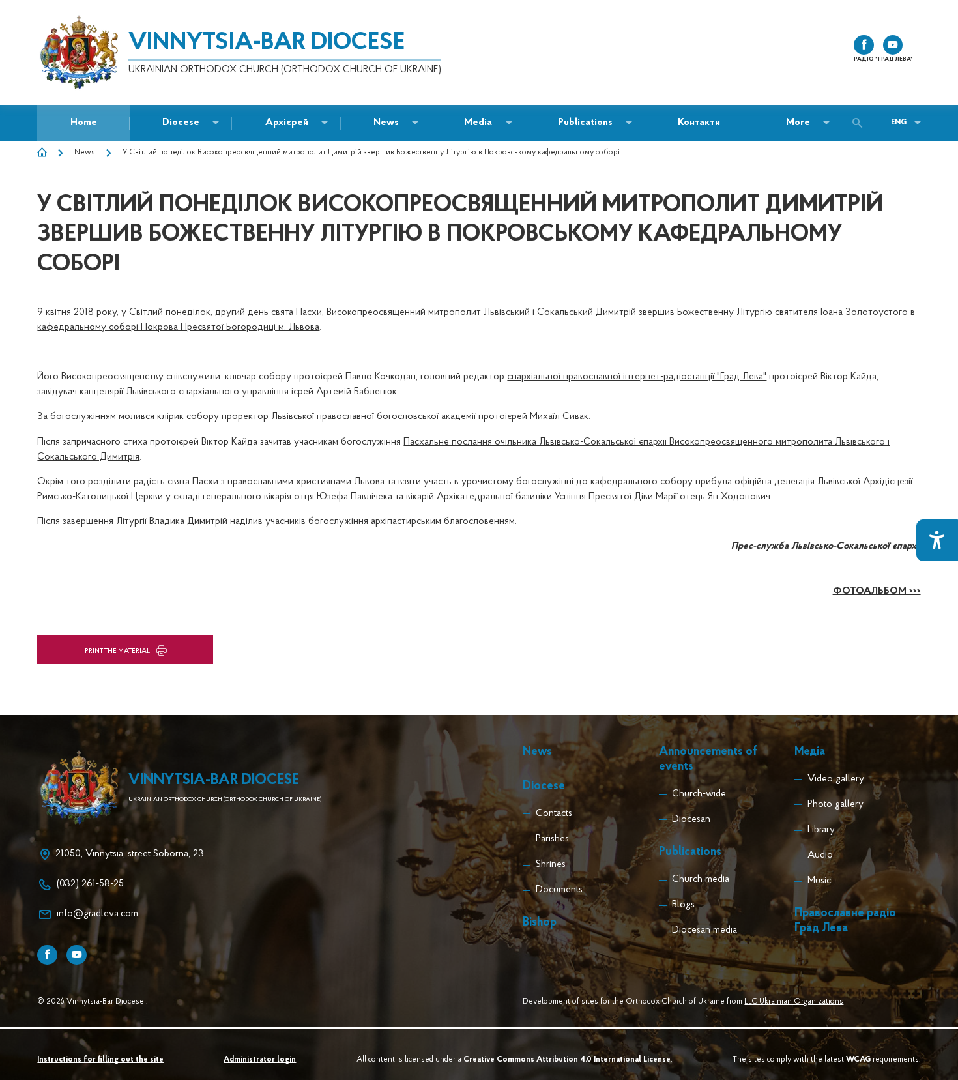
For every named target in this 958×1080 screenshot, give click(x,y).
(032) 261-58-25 (90, 884)
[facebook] (864, 45)
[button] (386, 123)
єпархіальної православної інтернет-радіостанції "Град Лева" (636, 377)
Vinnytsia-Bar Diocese (266, 43)
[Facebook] (47, 955)
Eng (899, 122)
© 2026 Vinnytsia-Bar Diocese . (92, 1002)
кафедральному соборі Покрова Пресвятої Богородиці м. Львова (178, 327)
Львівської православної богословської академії (373, 417)
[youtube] (893, 45)
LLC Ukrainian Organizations (793, 1002)
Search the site (860, 123)
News (84, 152)
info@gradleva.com (97, 914)
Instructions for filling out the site (100, 1060)
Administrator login (260, 1060)
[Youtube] (76, 955)
